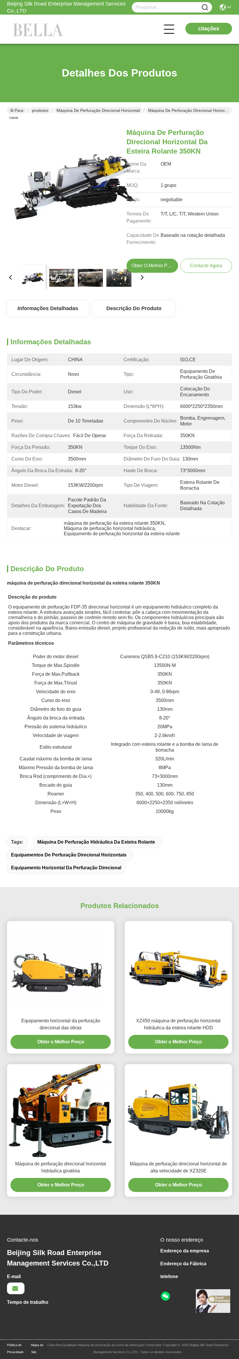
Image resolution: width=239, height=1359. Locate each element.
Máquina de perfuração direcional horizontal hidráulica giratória (60, 1167)
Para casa (16, 111)
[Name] (204, 7)
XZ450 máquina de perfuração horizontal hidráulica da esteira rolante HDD (178, 1024)
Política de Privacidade (15, 1348)
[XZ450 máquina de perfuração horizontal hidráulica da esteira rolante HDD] (178, 967)
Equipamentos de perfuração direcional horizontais (68, 854)
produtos (40, 110)
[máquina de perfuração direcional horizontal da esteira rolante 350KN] (76, 190)
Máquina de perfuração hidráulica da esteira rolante (96, 842)
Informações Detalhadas (47, 308)
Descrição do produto (133, 308)
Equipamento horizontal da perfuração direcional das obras (60, 1024)
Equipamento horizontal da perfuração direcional (66, 867)
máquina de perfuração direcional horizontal (98, 110)
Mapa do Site (37, 1348)
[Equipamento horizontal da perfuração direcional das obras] (60, 967)
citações (208, 29)
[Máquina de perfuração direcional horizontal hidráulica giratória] (60, 1110)
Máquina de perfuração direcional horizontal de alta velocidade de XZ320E (178, 1167)
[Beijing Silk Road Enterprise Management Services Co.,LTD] (39, 29)
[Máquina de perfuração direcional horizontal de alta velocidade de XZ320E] (178, 1110)
